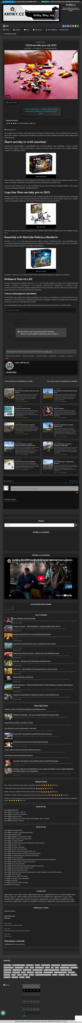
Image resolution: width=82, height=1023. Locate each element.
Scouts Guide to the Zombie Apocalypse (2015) (26, 853)
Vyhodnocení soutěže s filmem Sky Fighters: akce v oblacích (31, 818)
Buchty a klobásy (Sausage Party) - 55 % (24, 851)
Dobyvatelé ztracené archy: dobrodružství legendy (30, 742)
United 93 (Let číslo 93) (19, 814)
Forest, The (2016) (17, 857)
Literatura (38, 30)
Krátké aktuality (17, 970)
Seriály (17, 30)
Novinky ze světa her (66, 970)
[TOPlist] (7, 985)
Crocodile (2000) (16, 830)
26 (31, 1009)
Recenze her (30, 972)
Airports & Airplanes (59, 408)
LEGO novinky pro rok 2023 (41, 45)
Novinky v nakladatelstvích (51, 970)
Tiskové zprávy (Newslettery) (43, 975)
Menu (7, 26)
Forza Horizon (15, 884)
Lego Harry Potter (15, 241)
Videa (67, 975)
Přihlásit (7, 911)
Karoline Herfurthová (32, 899)
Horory (47, 968)
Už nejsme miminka (18, 847)
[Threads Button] (68, 26)
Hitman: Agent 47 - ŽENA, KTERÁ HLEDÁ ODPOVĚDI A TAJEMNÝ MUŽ (28, 897)
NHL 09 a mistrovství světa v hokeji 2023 (25, 461)
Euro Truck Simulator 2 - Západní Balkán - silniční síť (64, 462)
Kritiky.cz (71, 4)
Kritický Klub (7, 970)
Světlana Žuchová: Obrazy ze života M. (24, 861)
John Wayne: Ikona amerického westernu (18, 755)
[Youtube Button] (73, 26)
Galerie (32, 968)
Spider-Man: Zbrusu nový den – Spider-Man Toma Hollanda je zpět (36, 653)
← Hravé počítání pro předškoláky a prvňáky (18, 381)
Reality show (16, 972)
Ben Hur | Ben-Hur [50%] (19, 849)
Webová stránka (12, 372)
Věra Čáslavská (16, 874)
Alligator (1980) (16, 834)
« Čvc (24, 1016)
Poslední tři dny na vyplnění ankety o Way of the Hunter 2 (27, 391)
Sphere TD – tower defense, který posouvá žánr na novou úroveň (35, 669)
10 (24, 1001)
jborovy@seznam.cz (18, 944)
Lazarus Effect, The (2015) (19, 876)
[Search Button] (78, 26)
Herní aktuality (41, 42)
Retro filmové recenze (60, 972)
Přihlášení (74, 481)
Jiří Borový (28, 48)
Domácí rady (29, 965)
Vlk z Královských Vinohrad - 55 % (22, 868)
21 (37, 1005)
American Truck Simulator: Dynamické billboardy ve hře (63, 425)
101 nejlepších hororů (19, 965)
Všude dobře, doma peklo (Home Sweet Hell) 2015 (19, 788)
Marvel (37, 283)
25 (27, 1009)
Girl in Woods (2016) (18, 864)
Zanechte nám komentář (51, 48)
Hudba (56, 968)
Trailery (55, 975)
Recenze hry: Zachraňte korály (22, 408)
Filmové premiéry (8, 968)
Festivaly (37, 965)
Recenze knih (38, 972)
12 (31, 1001)
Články (28, 977)
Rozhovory (7, 975)
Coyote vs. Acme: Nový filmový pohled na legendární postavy (25, 709)
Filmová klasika (46, 965)
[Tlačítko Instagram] (71, 26)
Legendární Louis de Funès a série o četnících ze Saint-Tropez (34, 644)
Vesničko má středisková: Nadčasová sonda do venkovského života (36, 695)
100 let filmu (7, 965)
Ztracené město (17, 816)
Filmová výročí (56, 965)
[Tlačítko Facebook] (66, 26)
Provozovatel (64, 30)
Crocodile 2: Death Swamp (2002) (21, 832)
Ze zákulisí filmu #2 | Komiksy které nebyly (25, 855)
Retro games (71, 972)
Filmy (7, 30)
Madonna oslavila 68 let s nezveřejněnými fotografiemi (32, 634)
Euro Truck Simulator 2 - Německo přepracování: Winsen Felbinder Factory (25, 444)
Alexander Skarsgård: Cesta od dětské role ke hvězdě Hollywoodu (35, 761)
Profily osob (7, 972)
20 (34, 1005)
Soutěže (19, 975)
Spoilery (31, 975)
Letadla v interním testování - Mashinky (25, 424)
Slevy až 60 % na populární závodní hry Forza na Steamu (32, 734)
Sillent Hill (15, 810)
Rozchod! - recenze (18, 820)
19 (31, 1005)
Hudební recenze (64, 968)
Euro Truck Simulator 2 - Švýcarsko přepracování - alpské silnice (62, 444)
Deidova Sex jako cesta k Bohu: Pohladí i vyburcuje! (28, 866)
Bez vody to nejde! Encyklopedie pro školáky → (63, 381)
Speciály (25, 975)
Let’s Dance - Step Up (18, 812)
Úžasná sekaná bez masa (20, 870)
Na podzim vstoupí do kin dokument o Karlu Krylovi (28, 843)
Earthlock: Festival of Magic (19, 882)
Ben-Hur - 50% (16, 845)
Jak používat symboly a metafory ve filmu (18, 723)
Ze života (22, 977)
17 (24, 1005)
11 (27, 1001)
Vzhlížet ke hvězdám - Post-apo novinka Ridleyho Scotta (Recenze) (36, 715)
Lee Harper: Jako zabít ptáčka (20, 878)
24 (24, 1009)
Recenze (23, 972)
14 (37, 1001)
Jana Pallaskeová (55, 899)
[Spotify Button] (75, 26)
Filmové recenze (19, 968)
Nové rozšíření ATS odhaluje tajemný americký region (65, 391)
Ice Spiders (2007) (17, 841)
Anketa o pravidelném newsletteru (34, 901)
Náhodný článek (10, 34)
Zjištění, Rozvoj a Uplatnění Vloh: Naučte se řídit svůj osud (22, 791)
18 (27, 1005)
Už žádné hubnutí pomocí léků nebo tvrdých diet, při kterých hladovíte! (34, 859)
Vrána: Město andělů (20, 894)
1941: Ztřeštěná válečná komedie (24, 618)
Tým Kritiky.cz (53, 30)
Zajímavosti (74, 975)
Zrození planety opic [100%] (65, 901)
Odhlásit (12, 911)
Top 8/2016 (14, 880)
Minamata (40, 894)
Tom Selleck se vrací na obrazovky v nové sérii (20, 728)
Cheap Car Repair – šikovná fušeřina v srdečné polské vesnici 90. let (36, 626)
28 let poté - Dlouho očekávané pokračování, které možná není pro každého (28, 795)
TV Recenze (61, 975)
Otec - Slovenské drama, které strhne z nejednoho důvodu (22, 785)
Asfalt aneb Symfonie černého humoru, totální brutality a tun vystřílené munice (37, 872)
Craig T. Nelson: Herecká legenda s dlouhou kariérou (22, 750)
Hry (27, 30)
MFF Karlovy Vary (37, 970)
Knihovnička (74, 968)
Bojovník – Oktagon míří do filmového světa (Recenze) (31, 661)
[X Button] (63, 26)
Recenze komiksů (48, 972)
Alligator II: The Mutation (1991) (21, 836)
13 (34, 1001)
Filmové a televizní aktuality (68, 965)
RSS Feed (7, 918)
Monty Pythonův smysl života (23, 677)
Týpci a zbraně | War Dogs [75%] (21, 838)
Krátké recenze (27, 970)
